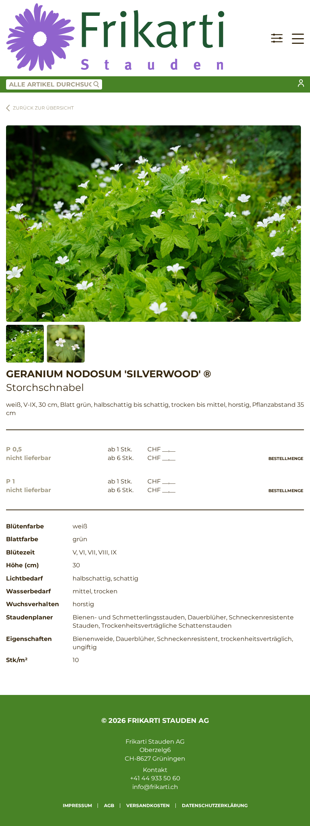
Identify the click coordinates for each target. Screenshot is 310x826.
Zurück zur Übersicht (43, 108)
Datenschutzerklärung (215, 805)
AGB (109, 805)
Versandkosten (148, 805)
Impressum (77, 805)
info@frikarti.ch (155, 786)
